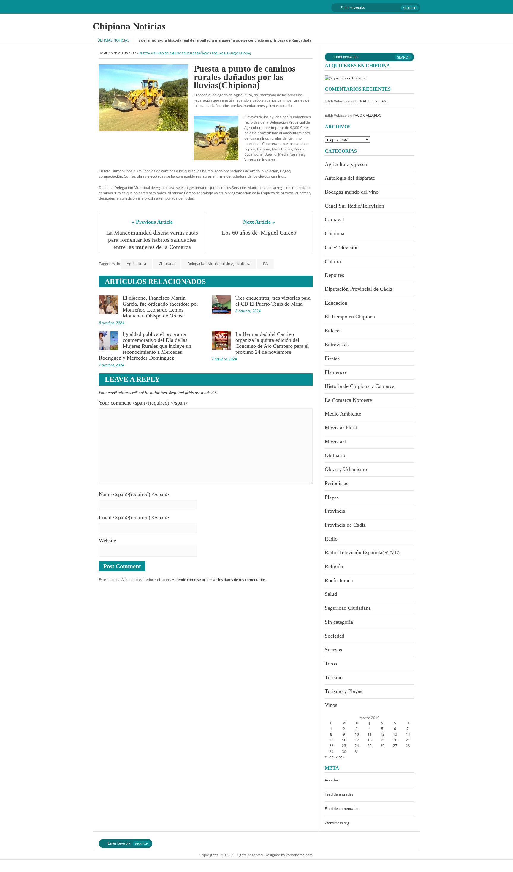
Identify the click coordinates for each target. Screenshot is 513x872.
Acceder (331, 780)
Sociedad (334, 636)
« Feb (329, 756)
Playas (332, 497)
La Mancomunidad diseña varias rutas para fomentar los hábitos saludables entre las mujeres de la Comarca (152, 239)
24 (357, 745)
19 (382, 740)
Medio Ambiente (123, 53)
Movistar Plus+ (341, 428)
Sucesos (333, 650)
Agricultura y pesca (346, 164)
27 (395, 745)
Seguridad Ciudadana (348, 608)
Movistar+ (336, 442)
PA (265, 263)
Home (103, 53)
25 (370, 745)
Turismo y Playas (343, 691)
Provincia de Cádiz (345, 525)
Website (107, 540)
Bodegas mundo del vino (352, 192)
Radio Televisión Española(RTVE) (362, 552)
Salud (331, 594)
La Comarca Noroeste (348, 400)
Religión (334, 566)
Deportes (334, 275)
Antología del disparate (350, 178)
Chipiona (167, 263)
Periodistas (336, 483)
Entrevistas (337, 344)
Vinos (331, 705)
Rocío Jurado (339, 580)
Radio (331, 539)
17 (357, 740)
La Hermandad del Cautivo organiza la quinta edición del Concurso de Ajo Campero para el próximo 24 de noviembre (272, 343)
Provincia (335, 511)
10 (357, 734)
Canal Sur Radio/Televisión (354, 206)
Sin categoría (339, 622)
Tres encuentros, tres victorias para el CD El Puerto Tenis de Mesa (273, 301)
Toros (331, 663)
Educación (336, 303)
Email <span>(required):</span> (134, 517)
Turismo (334, 677)
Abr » (340, 756)
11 (370, 734)
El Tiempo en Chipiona (350, 317)
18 (370, 740)
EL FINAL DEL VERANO (371, 101)
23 (344, 745)
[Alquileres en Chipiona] (346, 77)
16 (344, 740)
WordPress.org (337, 822)
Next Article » (259, 222)
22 (331, 745)
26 (382, 745)
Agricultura (136, 263)
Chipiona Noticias (129, 26)
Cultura (333, 261)
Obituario (335, 455)
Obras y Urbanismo (346, 469)
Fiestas (332, 358)
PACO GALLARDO (367, 115)
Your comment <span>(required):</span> (143, 402)
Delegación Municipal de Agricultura (218, 263)
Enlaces (333, 331)
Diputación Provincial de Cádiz (358, 289)
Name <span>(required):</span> (134, 494)
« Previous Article (152, 222)
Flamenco (335, 372)
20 (395, 740)
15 (331, 740)
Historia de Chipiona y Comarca (360, 386)
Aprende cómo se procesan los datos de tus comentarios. (219, 579)
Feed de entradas (339, 794)
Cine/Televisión (342, 247)
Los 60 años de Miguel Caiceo (259, 232)
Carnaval (334, 219)
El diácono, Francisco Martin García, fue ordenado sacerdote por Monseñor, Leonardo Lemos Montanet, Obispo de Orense (160, 307)
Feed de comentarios (342, 808)
